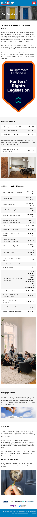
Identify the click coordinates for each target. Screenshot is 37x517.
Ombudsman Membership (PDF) (20, 511)
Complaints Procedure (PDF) (21, 513)
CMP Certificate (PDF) (7, 511)
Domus (34, 513)
